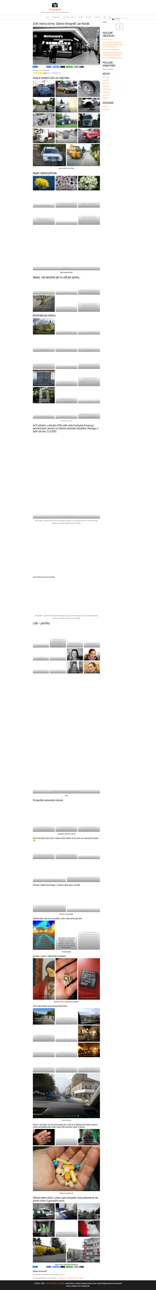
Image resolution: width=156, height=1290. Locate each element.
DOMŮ (47, 17)
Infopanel (105, 106)
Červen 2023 (106, 92)
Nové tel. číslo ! (107, 39)
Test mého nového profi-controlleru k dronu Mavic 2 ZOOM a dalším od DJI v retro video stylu (113, 45)
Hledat (105, 22)
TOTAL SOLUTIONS (51, 1283)
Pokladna (97, 17)
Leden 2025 (106, 80)
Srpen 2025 (106, 77)
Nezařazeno (106, 109)
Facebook (109, 17)
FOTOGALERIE (55, 17)
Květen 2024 (106, 86)
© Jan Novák (55, 9)
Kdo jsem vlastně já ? (69, 17)
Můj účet (89, 17)
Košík (104, 17)
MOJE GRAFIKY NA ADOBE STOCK (111, 50)
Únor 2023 (106, 98)
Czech (117, 19)
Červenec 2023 (107, 89)
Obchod (81, 17)
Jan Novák (61, 1283)
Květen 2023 (106, 95)
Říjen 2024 (106, 83)
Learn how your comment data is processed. (70, 1278)
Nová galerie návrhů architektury (113, 58)
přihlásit (62, 1274)
